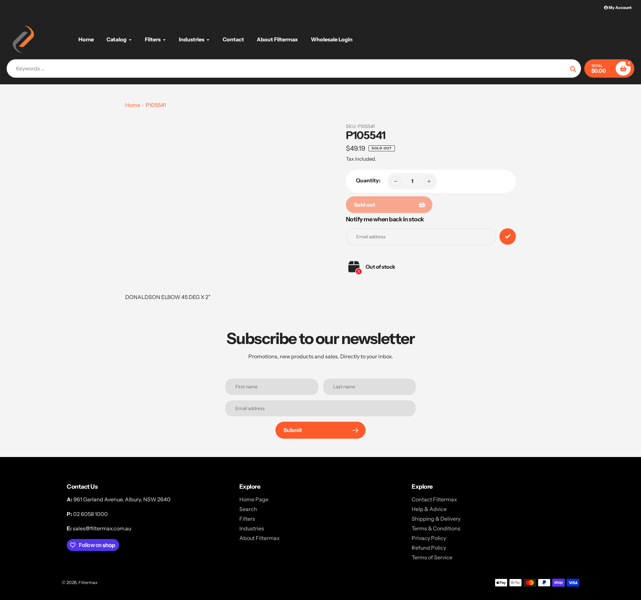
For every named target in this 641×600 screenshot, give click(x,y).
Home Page (253, 499)
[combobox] (294, 68)
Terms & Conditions (436, 528)
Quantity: (368, 180)
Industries (251, 528)
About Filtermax (259, 538)
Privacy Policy (429, 538)
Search (248, 509)
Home (132, 105)
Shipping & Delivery (436, 518)
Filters (247, 518)
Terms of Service (432, 557)
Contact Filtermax (434, 499)
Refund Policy (429, 547)
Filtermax (87, 582)
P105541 (156, 105)
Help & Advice (429, 509)
